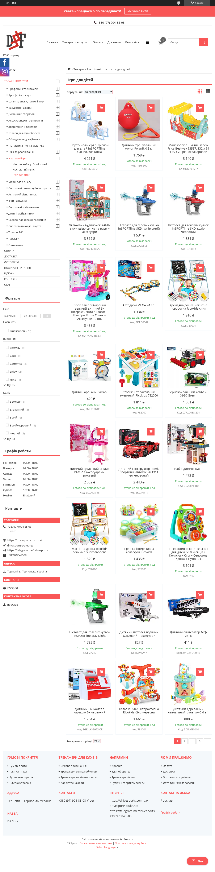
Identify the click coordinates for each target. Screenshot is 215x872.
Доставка (114, 42)
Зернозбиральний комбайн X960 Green (188, 393)
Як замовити (138, 11)
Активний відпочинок (22, 194)
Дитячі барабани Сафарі (90, 392)
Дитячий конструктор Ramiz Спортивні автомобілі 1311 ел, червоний (138, 472)
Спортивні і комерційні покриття (29, 188)
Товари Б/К (15, 232)
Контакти (10, 279)
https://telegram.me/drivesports (27, 550)
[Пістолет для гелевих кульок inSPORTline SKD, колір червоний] (188, 200)
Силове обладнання (74, 766)
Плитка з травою (20, 783)
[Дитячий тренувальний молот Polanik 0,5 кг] (139, 120)
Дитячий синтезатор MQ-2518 (188, 633)
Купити (101, 108)
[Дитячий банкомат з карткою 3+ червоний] (89, 684)
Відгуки (9, 273)
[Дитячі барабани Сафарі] (89, 367)
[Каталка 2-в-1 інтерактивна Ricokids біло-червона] (139, 684)
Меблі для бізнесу (19, 182)
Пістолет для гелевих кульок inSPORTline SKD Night (89, 633)
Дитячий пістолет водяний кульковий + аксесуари (139, 633)
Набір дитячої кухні (188, 468)
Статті (8, 285)
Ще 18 (11, 439)
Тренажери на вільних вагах (79, 777)
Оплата (98, 42)
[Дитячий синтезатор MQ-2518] (188, 607)
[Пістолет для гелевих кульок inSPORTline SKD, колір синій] (139, 200)
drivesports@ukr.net (20, 545)
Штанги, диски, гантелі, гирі (26, 101)
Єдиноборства (121, 771)
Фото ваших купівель (177, 777)
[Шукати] (203, 42)
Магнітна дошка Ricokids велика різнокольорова (90, 550)
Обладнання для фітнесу (24, 139)
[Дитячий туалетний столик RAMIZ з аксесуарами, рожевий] (89, 444)
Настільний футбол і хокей (30, 164)
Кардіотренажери (19, 108)
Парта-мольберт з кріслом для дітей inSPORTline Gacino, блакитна (90, 148)
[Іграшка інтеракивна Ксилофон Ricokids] (139, 524)
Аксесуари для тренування (25, 120)
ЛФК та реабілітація (21, 152)
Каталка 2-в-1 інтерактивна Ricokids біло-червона (139, 710)
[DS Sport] (15, 40)
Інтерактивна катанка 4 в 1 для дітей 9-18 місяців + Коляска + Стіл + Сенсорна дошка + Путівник (188, 554)
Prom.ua (129, 839)
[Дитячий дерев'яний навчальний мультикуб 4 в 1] (188, 684)
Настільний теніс (23, 169)
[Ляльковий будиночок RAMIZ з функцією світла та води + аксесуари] (89, 200)
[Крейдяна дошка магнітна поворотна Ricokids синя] (188, 280)
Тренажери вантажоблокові (79, 771)
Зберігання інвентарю (22, 127)
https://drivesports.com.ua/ (24, 540)
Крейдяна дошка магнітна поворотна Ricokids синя (188, 307)
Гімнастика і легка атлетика (26, 145)
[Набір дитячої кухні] (188, 444)
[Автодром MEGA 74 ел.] (139, 280)
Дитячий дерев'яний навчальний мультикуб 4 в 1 (188, 710)
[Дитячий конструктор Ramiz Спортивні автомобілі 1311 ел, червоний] (139, 444)
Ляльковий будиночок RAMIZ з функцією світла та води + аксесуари (89, 228)
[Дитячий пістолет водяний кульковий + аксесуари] (139, 607)
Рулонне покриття (21, 777)
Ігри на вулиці (17, 201)
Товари (78, 69)
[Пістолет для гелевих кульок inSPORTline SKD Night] (89, 607)
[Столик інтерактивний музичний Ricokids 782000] (139, 367)
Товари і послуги (74, 42)
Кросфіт (117, 766)
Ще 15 (11, 385)
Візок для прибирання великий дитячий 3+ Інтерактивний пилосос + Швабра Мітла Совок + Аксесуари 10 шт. (89, 312)
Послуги (13, 239)
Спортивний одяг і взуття (24, 226)
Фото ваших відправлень (179, 783)
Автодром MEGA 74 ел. (139, 305)
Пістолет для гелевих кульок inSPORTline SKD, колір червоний (188, 228)
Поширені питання (17, 268)
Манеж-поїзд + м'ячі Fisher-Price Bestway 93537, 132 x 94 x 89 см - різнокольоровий (188, 148)
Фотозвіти (132, 42)
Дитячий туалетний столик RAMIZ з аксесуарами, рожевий (89, 472)
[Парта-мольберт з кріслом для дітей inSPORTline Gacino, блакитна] (89, 120)
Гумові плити (18, 766)
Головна (52, 42)
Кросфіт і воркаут (19, 95)
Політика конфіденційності (131, 843)
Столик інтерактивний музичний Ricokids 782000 (139, 393)
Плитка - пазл (18, 771)
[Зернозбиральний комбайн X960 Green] (188, 367)
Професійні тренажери (23, 89)
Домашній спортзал (21, 114)
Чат (200, 861)
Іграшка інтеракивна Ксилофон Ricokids (139, 550)
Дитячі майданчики (21, 213)
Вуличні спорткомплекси (128, 783)
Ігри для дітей (21, 175)
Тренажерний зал (123, 777)
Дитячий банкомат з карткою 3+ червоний (89, 710)
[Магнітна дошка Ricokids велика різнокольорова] (89, 524)
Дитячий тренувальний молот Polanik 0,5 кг (139, 146)
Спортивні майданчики (23, 207)
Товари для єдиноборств (24, 133)
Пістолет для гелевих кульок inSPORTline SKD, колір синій (139, 226)
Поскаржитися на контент (96, 843)
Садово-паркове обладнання (27, 220)
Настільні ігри (97, 69)
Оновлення (15, 245)
